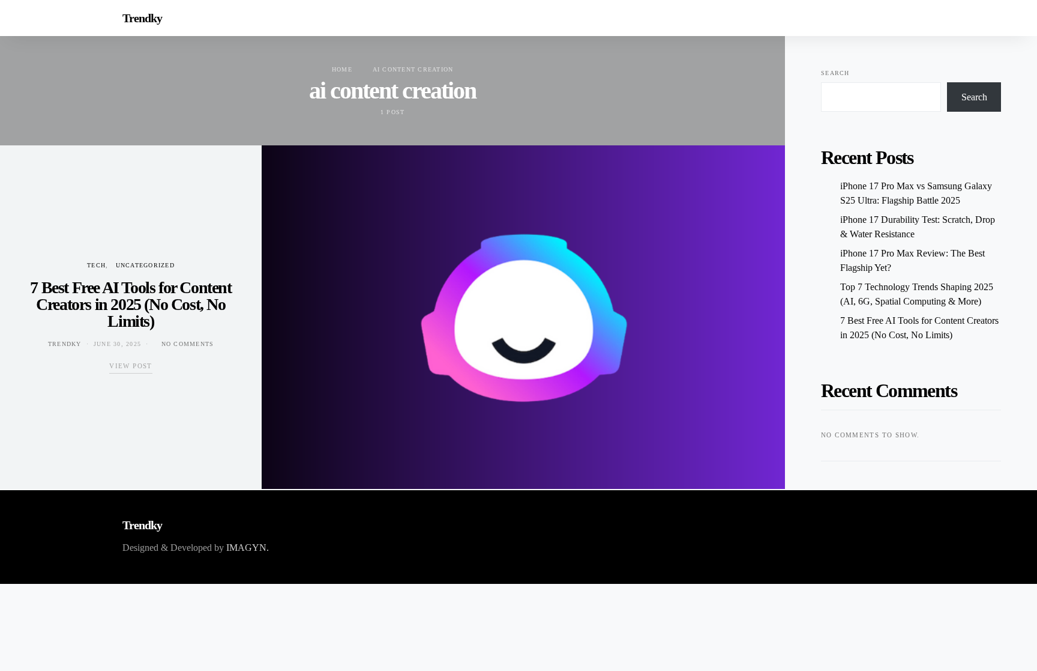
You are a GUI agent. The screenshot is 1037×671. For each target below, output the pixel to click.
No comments (187, 344)
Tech (96, 265)
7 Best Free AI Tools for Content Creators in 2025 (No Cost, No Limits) (130, 304)
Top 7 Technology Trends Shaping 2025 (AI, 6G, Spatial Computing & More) (916, 294)
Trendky (142, 18)
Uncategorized (145, 265)
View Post (130, 365)
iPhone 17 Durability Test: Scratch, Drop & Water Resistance (917, 226)
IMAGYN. (247, 547)
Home (342, 69)
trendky (65, 344)
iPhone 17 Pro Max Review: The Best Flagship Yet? (912, 260)
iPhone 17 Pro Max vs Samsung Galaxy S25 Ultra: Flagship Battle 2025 (916, 193)
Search (835, 73)
